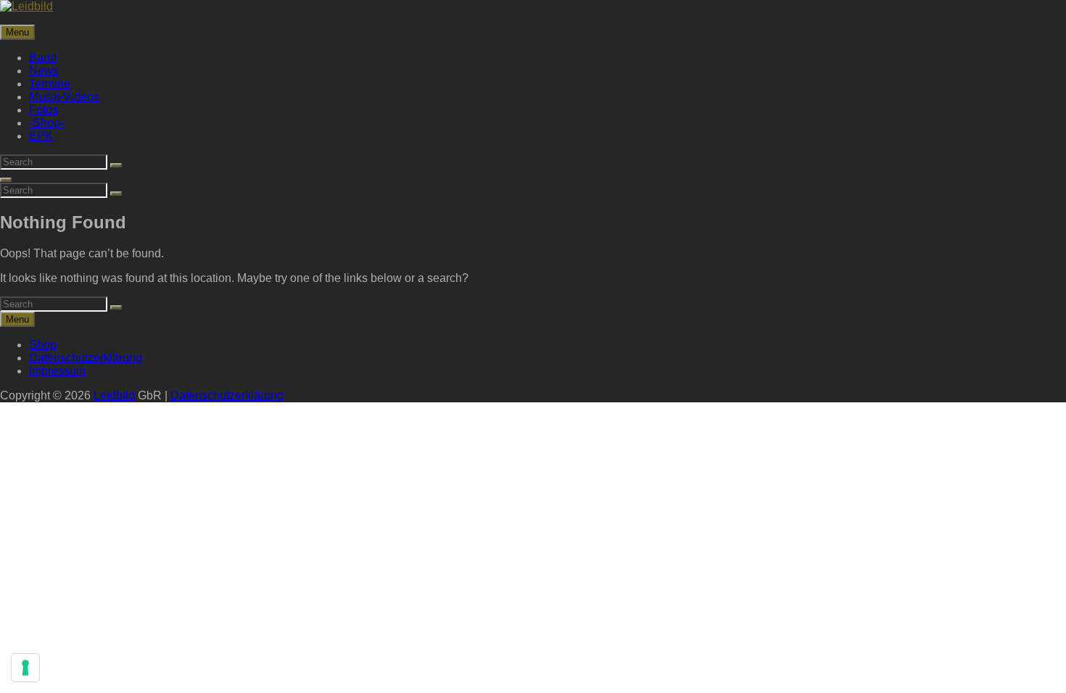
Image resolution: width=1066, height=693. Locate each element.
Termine (49, 84)
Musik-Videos (64, 97)
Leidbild (114, 395)
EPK (41, 136)
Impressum (57, 371)
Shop (43, 345)
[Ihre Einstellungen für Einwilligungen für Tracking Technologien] (25, 667)
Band (43, 57)
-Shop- (46, 123)
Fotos (43, 110)
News (44, 71)
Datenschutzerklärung (85, 358)
